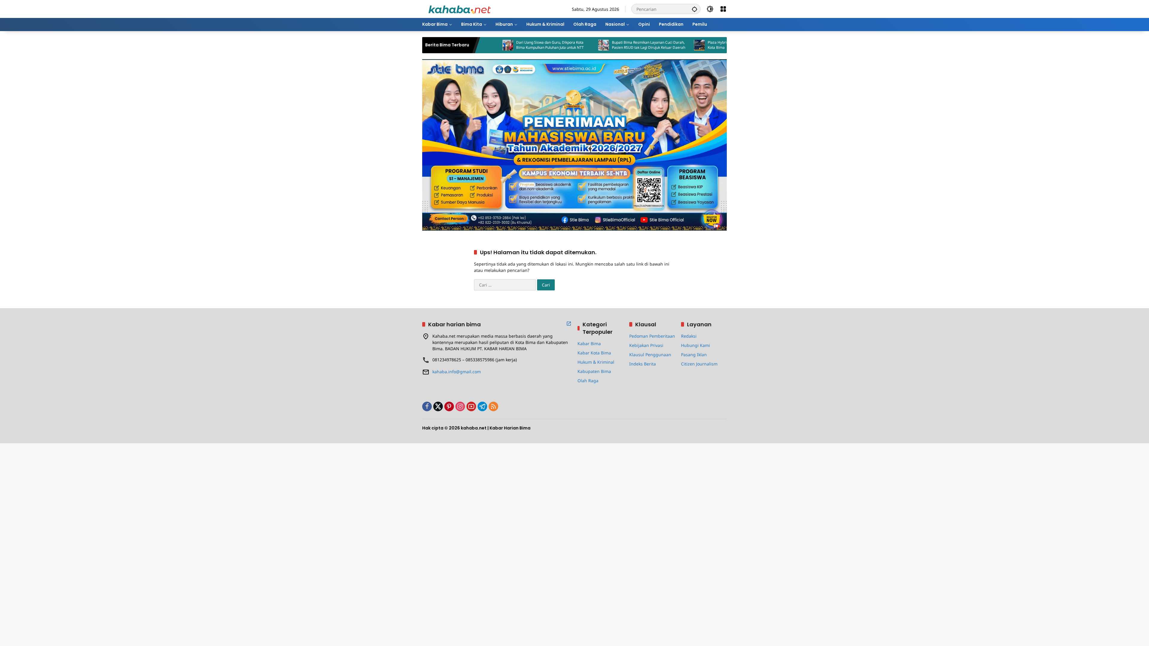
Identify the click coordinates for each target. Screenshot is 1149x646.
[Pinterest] (449, 406)
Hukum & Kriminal (595, 362)
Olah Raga (587, 380)
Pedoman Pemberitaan (652, 336)
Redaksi (689, 336)
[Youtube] (471, 406)
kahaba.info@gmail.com (456, 371)
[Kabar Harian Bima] (459, 8)
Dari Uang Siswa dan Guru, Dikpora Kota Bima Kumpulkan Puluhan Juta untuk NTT (514, 45)
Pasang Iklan (694, 354)
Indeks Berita (642, 364)
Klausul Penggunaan (650, 354)
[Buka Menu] (723, 9)
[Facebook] (427, 406)
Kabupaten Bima (594, 371)
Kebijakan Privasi (646, 345)
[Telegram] (482, 406)
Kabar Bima (589, 343)
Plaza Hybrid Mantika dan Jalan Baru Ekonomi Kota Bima (710, 45)
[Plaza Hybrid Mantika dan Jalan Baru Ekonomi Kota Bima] (663, 45)
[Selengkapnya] (569, 323)
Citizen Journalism (699, 364)
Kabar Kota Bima (594, 353)
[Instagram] (460, 406)
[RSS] (493, 406)
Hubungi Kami (695, 345)
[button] (694, 9)
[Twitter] (438, 406)
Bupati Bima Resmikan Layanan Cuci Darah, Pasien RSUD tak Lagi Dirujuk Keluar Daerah (613, 45)
